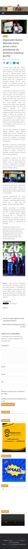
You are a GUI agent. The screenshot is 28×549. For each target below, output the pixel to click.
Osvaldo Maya (16, 59)
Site (2, 382)
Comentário (5, 345)
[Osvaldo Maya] (14, 5)
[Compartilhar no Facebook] (4, 63)
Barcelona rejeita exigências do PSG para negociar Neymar (13, 320)
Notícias (5, 36)
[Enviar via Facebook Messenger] (14, 63)
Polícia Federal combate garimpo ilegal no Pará (13, 326)
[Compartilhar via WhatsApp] (10, 63)
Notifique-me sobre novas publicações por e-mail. (13, 400)
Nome (3, 367)
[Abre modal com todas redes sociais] (17, 63)
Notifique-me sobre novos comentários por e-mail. (13, 393)
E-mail (3, 374)
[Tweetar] (7, 63)
